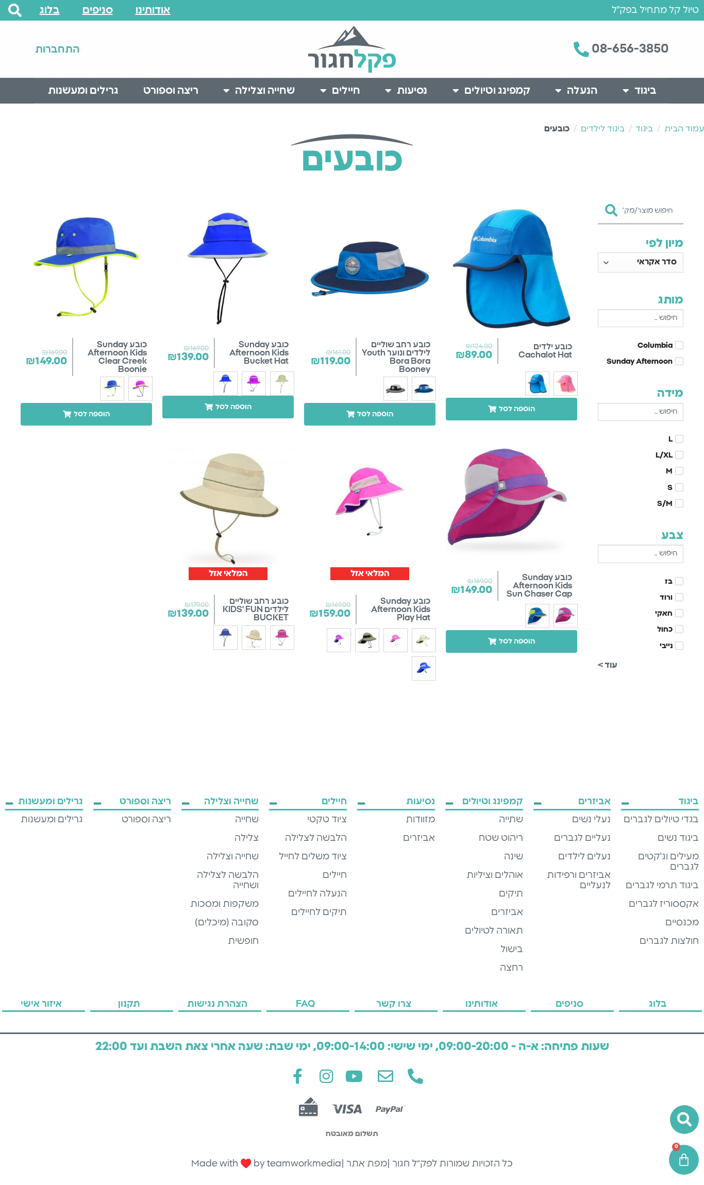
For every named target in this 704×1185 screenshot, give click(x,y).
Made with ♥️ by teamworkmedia (266, 1164)
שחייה (247, 819)
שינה (513, 856)
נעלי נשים (591, 819)
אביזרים (507, 912)
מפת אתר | (364, 1164)
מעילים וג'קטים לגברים (668, 862)
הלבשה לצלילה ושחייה (228, 880)
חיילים (346, 91)
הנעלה (582, 91)
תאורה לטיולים (494, 931)
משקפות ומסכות (224, 904)
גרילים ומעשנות (83, 91)
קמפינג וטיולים (497, 91)
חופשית (243, 941)
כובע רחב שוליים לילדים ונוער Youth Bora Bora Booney (396, 357)
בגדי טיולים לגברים (661, 819)
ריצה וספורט (170, 91)
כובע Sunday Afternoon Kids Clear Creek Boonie (117, 357)
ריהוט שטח (501, 838)
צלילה (246, 838)
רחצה (511, 968)
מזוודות (420, 819)
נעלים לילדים (584, 856)
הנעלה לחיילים (317, 894)
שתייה (511, 819)
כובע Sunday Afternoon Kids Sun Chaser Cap (539, 585)
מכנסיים (682, 922)
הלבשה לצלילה (316, 838)
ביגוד (645, 91)
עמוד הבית (684, 129)
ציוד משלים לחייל (313, 856)
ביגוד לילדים (603, 129)
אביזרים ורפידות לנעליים (579, 880)
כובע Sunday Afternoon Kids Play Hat (400, 609)
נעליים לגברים (582, 838)
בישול (511, 949)
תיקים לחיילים (319, 912)
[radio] (565, 383)
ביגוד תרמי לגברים (662, 885)
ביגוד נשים (678, 838)
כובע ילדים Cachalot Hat (545, 351)
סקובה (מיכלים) (227, 922)
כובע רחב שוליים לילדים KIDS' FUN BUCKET (256, 609)
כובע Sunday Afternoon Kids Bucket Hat (259, 353)
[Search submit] (611, 207)
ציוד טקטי (327, 819)
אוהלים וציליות (494, 875)
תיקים (511, 894)
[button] (511, 409)
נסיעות (412, 91)
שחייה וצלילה (265, 91)
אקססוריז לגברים (664, 904)
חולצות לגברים (669, 941)
